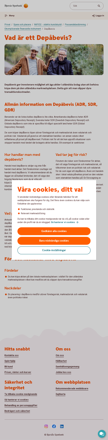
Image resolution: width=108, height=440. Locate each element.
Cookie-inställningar (54, 250)
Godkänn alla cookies (54, 231)
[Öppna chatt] (102, 434)
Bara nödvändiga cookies (54, 241)
